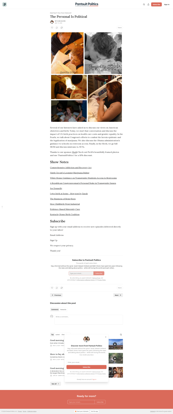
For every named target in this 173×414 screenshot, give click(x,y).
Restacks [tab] (63, 309)
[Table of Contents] (2, 207)
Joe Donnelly (56, 188)
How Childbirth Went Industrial (65, 204)
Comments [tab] (54, 309)
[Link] (47, 162)
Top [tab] (52, 334)
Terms (24, 411)
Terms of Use (96, 372)
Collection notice (31, 411)
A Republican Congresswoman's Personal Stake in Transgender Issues (83, 183)
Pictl (74, 152)
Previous (57, 295)
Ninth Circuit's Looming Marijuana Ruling (69, 172)
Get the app (94, 411)
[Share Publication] (148, 4)
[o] (115, 344)
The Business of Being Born (63, 198)
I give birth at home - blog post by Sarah (69, 193)
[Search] (144, 4)
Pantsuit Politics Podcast (60, 13)
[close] (105, 337)
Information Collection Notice (86, 374)
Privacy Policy (102, 374)
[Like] (52, 28)
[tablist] (58, 310)
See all (54, 384)
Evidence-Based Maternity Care (65, 209)
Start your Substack (82, 411)
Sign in (166, 4)
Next (117, 295)
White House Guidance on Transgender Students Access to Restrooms (83, 178)
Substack (152, 411)
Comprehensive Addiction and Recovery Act (71, 167)
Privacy (20, 411)
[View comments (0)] (57, 28)
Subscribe (156, 4)
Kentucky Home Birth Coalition (64, 214)
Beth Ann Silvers (60, 21)
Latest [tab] (58, 334)
